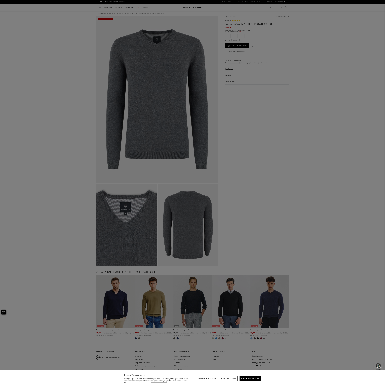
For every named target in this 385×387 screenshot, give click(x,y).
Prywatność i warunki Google (159, 382)
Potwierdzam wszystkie (250, 378)
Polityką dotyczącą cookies (170, 378)
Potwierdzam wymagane (207, 378)
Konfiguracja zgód (228, 378)
